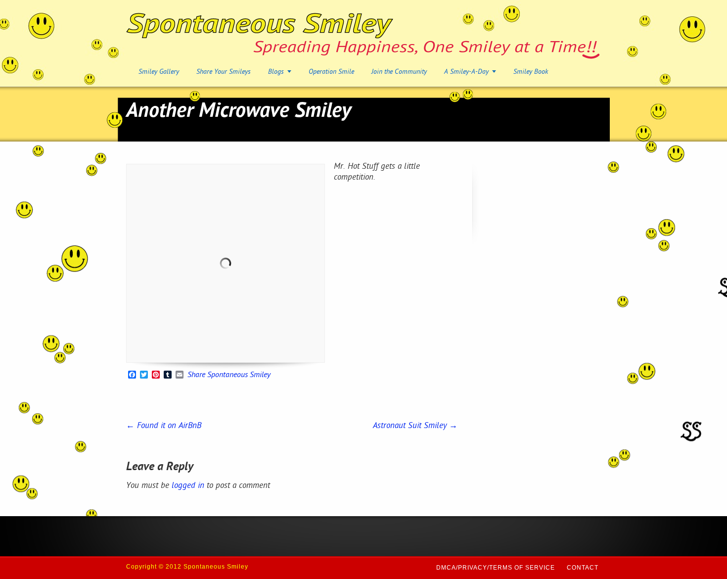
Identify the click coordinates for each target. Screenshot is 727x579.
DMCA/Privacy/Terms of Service (495, 567)
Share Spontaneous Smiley (229, 376)
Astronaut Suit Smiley (415, 426)
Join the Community (399, 72)
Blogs (276, 72)
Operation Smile (331, 72)
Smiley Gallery (158, 72)
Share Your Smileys (223, 72)
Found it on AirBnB (163, 426)
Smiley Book (530, 72)
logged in (188, 486)
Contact (582, 567)
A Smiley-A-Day (466, 72)
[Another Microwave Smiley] (225, 263)
